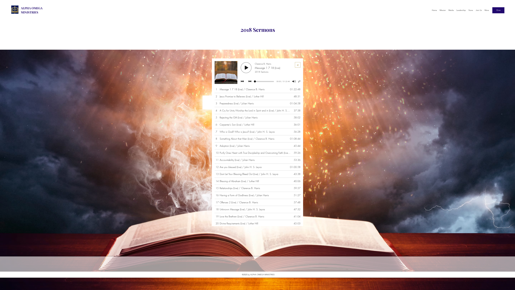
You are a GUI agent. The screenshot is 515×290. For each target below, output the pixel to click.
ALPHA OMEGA (32, 8)
